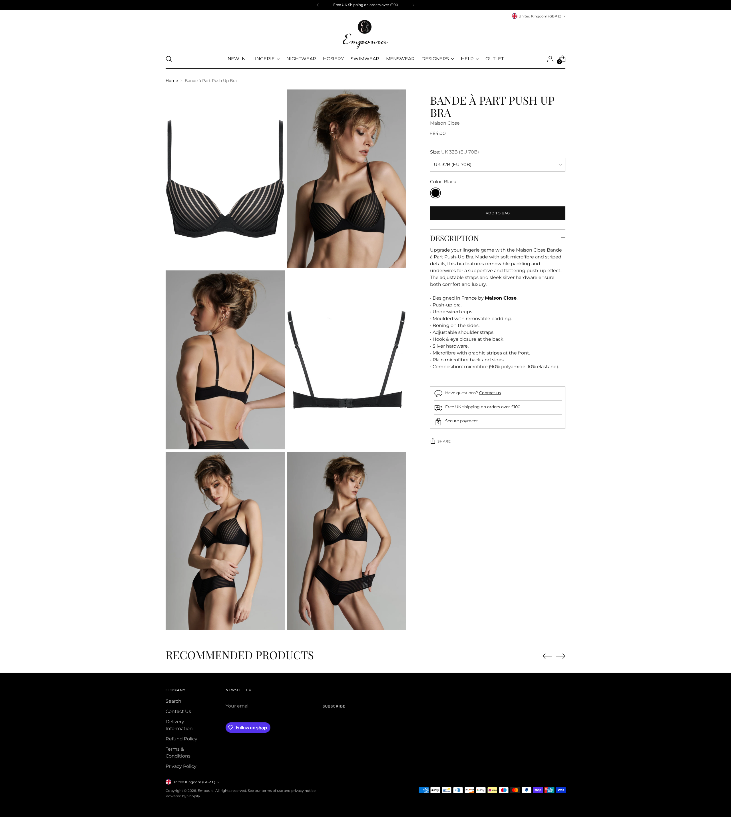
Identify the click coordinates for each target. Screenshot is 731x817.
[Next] (413, 5)
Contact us (490, 392)
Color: (443, 181)
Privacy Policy (181, 766)
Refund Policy (181, 739)
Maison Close (445, 123)
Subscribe (334, 706)
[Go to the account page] (550, 59)
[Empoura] (365, 34)
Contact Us (178, 711)
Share (444, 441)
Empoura (206, 790)
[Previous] (318, 5)
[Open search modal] (168, 59)
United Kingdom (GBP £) (540, 16)
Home (172, 80)
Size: (454, 152)
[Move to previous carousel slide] (547, 656)
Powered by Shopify (183, 796)
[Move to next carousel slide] (560, 656)
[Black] (435, 193)
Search (173, 701)
